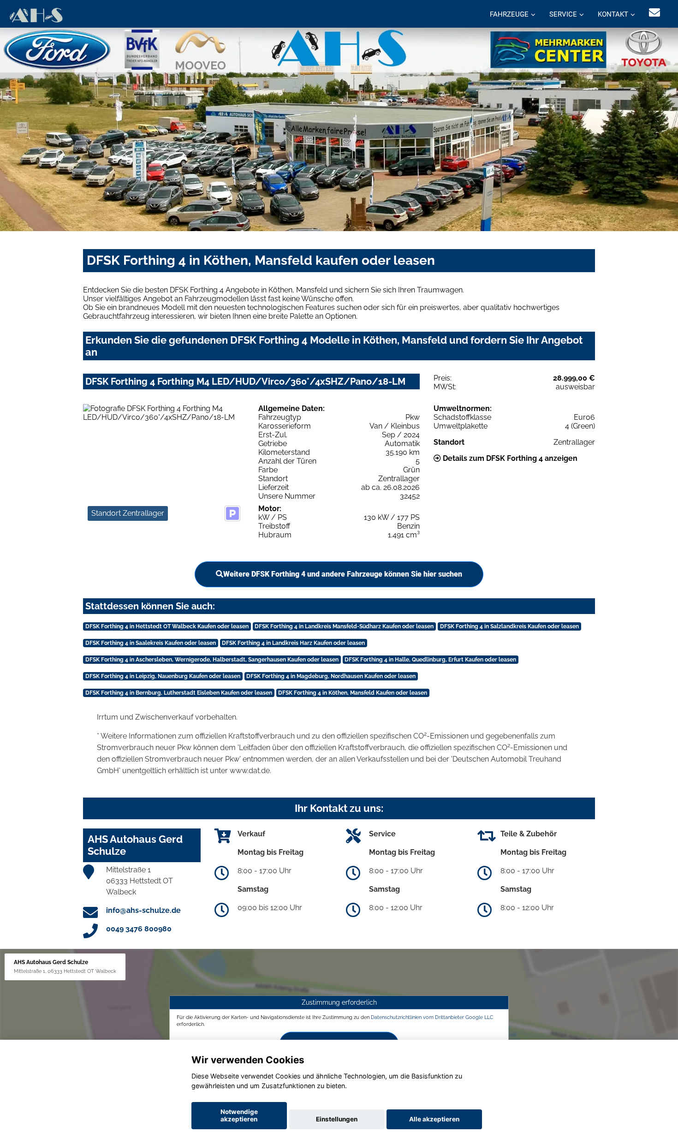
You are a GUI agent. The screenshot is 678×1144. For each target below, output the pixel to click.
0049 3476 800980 (139, 928)
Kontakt (613, 14)
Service (563, 14)
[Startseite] (36, 15)
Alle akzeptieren (434, 1119)
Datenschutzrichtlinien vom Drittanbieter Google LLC (432, 1016)
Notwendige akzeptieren (239, 1115)
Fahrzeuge (509, 14)
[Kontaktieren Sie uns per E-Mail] (654, 12)
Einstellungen (336, 1119)
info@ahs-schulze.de (143, 910)
